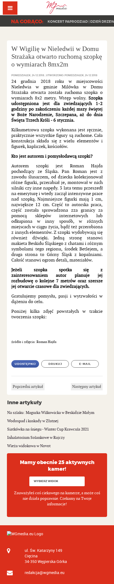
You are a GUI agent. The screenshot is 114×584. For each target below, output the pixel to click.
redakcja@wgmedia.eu (44, 572)
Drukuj (55, 364)
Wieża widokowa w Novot (29, 446)
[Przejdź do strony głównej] (57, 7)
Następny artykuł (86, 386)
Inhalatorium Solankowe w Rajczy (36, 437)
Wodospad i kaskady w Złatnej (32, 421)
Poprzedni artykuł (28, 386)
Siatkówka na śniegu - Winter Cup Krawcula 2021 (48, 429)
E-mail (85, 364)
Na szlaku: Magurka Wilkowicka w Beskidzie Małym (50, 412)
